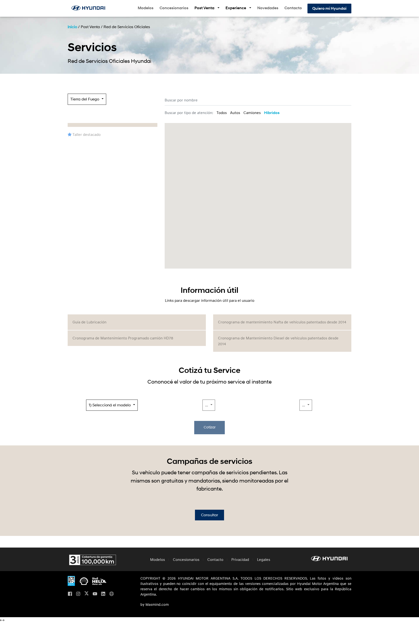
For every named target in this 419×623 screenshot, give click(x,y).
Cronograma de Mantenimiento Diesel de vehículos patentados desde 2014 (278, 341)
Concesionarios (174, 8)
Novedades (267, 8)
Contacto (293, 8)
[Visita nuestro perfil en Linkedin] (103, 594)
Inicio (72, 27)
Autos (235, 112)
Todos (222, 112)
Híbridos (272, 112)
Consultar (209, 515)
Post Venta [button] (204, 8)
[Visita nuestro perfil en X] (86, 594)
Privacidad (240, 559)
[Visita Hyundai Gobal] (111, 594)
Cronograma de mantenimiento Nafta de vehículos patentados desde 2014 (282, 322)
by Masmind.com (154, 605)
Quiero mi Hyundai (329, 8)
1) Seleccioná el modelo (110, 405)
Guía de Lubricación (89, 322)
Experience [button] (236, 8)
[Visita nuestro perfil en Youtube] (95, 594)
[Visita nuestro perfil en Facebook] (70, 594)
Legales (263, 559)
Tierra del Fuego (84, 99)
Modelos (145, 8)
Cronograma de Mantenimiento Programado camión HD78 (123, 338)
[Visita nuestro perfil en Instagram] (78, 594)
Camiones (252, 112)
